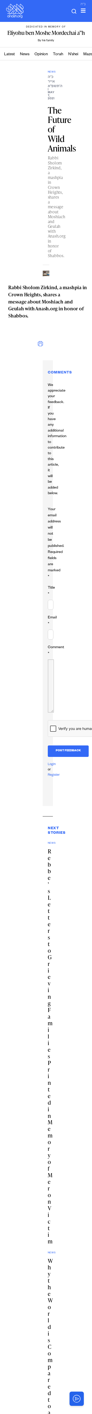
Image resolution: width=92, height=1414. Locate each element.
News (24, 54)
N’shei (73, 54)
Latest (9, 54)
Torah (58, 54)
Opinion (41, 54)
